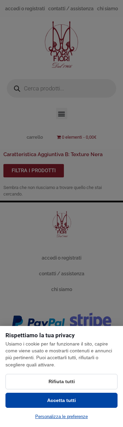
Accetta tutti (61, 400)
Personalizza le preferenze (61, 416)
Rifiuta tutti (62, 381)
